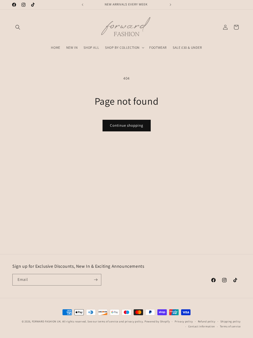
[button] (17, 27)
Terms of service (230, 326)
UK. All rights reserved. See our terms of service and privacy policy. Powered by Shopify (113, 321)
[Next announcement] (170, 4)
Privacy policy (184, 321)
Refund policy (206, 321)
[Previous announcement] (82, 4)
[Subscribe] (95, 280)
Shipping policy (230, 321)
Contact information (201, 326)
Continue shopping (126, 125)
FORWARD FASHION (44, 321)
